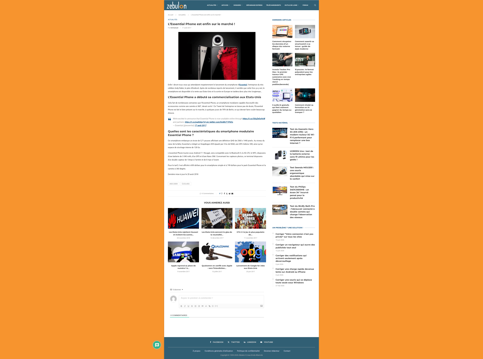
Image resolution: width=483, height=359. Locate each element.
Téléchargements (273, 5)
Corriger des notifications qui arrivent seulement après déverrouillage (291, 258)
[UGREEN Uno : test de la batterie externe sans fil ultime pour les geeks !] (279, 155)
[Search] (315, 5)
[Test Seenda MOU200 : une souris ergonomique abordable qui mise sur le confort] (279, 171)
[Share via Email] (232, 194)
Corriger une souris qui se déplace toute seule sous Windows (294, 281)
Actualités (211, 5)
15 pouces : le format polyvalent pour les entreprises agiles (304, 72)
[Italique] (185, 306)
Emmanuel (174, 28)
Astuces (225, 5)
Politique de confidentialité (248, 351)
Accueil (170, 15)
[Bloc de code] (206, 306)
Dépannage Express (254, 5)
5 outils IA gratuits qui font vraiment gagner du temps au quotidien (281, 109)
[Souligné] (188, 306)
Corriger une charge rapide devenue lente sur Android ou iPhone (295, 270)
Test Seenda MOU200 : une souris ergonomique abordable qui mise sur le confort (302, 173)
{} (213, 306)
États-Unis (186, 183)
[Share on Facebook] (224, 194)
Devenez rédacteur (271, 351)
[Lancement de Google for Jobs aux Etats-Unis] (250, 252)
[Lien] (209, 306)
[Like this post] (222, 194)
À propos (196, 351)
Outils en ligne (291, 5)
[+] (216, 306)
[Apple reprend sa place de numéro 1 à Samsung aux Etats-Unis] (183, 252)
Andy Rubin (174, 183)
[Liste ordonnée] (195, 306)
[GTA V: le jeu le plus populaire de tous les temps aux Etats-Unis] (250, 218)
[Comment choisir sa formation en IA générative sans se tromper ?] (305, 95)
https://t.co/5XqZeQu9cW (254, 118)
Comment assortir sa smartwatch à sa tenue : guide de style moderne (304, 45)
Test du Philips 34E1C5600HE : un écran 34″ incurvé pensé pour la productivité (299, 192)
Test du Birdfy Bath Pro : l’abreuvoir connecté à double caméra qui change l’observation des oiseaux (302, 212)
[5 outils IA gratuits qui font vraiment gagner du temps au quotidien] (282, 95)
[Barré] (192, 306)
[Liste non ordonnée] (199, 306)
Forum (305, 5)
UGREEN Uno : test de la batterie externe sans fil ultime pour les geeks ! (302, 155)
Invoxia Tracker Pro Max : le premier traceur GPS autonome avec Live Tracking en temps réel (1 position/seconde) (281, 77)
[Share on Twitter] (227, 194)
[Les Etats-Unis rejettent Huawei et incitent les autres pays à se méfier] (183, 218)
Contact (287, 351)
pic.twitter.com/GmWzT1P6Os (219, 122)
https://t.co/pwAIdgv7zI (195, 122)
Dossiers (237, 5)
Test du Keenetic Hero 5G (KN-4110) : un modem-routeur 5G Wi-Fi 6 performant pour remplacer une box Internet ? (302, 136)
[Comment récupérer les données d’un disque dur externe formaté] (282, 31)
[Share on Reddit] (229, 194)
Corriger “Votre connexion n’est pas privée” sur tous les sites (294, 235)
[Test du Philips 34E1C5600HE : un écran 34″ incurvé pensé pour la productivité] (279, 190)
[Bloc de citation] (202, 306)
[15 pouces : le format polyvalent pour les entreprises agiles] (305, 59)
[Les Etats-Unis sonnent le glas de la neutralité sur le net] (217, 218)
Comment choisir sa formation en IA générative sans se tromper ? (304, 109)
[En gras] (181, 306)
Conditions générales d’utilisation (219, 351)
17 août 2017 (200, 125)
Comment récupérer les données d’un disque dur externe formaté (281, 45)
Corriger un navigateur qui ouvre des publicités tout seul (295, 246)
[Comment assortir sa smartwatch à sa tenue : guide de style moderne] (305, 31)
